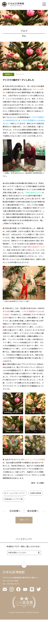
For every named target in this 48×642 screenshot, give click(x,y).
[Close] (44, 4)
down (26, 564)
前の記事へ (33, 511)
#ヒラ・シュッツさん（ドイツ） (14, 493)
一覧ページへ (24, 520)
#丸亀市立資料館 (35, 493)
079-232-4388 (12, 581)
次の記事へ (15, 511)
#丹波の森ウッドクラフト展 (13, 499)
